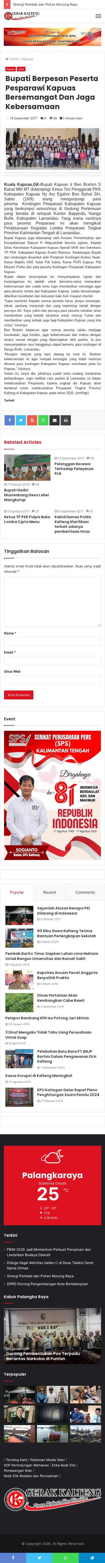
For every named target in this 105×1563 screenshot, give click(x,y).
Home (13, 59)
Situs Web (12, 671)
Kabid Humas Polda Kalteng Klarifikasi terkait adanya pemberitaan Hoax (73, 524)
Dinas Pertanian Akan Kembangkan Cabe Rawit (61, 998)
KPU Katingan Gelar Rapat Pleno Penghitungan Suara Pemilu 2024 (68, 1092)
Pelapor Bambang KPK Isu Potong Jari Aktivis (47, 1018)
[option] (52, 1336)
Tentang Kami (16, 1460)
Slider (21, 69)
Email (10, 652)
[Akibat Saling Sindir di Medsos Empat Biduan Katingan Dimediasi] (85, 1394)
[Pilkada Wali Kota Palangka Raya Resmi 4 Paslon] (19, 1434)
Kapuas (27, 59)
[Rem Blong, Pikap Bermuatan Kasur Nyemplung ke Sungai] (52, 1434)
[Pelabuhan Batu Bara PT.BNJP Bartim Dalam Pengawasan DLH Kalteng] (19, 1058)
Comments (85, 892)
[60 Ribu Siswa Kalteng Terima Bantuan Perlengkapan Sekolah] (19, 938)
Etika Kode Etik (63, 1465)
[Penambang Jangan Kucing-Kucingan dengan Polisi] (85, 1434)
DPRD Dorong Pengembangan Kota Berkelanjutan (47, 1284)
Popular (17, 892)
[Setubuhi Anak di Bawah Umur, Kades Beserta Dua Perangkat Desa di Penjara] (52, 1394)
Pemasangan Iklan (18, 1470)
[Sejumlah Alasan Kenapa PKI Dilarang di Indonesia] (19, 915)
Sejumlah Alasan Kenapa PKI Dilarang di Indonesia (63, 911)
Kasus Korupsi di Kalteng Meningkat (38, 1075)
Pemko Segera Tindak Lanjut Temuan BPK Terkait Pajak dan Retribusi (49, 1356)
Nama (10, 633)
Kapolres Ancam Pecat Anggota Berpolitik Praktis (67, 975)
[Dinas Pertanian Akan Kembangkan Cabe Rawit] (19, 1002)
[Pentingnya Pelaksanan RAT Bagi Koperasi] (85, 1414)
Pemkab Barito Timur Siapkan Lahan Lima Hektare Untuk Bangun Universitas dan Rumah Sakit (51, 956)
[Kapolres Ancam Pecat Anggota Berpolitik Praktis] (19, 979)
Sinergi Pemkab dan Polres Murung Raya (45, 4)
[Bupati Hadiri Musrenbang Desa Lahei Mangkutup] (27, 467)
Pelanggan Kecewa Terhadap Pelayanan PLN (74, 468)
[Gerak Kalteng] (22, 16)
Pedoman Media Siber (47, 1460)
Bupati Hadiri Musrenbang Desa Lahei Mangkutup (26, 495)
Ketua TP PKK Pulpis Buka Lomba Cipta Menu (27, 519)
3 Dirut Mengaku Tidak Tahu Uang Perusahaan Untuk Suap (48, 1035)
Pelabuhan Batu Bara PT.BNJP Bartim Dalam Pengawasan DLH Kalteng (66, 1056)
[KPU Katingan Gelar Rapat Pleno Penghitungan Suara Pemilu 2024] (19, 1097)
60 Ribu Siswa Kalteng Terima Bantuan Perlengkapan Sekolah (66, 933)
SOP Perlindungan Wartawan (26, 1465)
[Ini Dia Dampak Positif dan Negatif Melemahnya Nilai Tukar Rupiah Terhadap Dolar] (19, 1414)
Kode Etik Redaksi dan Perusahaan (31, 1476)
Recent (49, 892)
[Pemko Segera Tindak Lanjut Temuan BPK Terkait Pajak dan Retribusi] (52, 1336)
